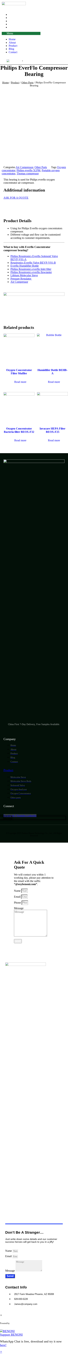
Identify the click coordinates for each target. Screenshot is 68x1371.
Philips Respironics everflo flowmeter (31, 272)
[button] (21, 33)
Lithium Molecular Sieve (24, 275)
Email (17, 896)
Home (12, 39)
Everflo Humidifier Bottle (24, 265)
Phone (18, 902)
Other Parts (27, 82)
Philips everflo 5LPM (28, 170)
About (12, 42)
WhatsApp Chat (24, 1323)
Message (19, 908)
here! (3, 1345)
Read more (20, 381)
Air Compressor (24, 167)
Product (13, 45)
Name (17, 890)
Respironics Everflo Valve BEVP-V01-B (33, 262)
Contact (13, 27)
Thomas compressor (28, 173)
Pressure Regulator (21, 278)
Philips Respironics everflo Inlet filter (30, 269)
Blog (11, 48)
